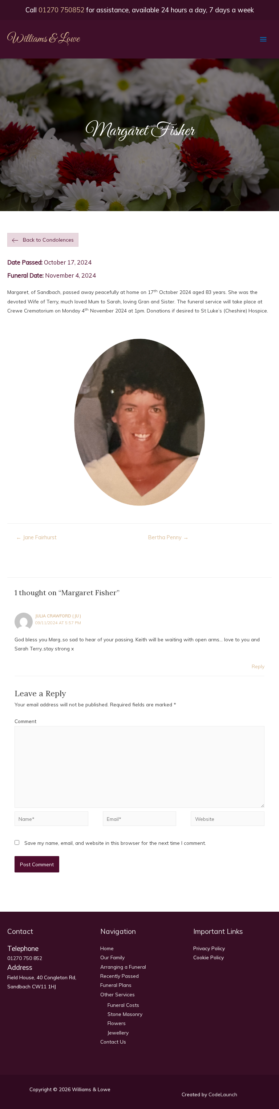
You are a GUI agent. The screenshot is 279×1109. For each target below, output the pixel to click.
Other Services (117, 994)
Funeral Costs (123, 1005)
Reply (258, 666)
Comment (25, 721)
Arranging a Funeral (123, 967)
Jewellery (118, 1032)
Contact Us (113, 1042)
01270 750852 (61, 10)
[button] (42, 240)
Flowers (117, 1023)
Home (107, 948)
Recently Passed (119, 976)
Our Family (112, 957)
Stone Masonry (125, 1014)
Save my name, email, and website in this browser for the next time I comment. (115, 843)
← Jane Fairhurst (36, 537)
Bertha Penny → (168, 537)
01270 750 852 (24, 958)
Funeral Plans (116, 985)
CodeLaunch (223, 1094)
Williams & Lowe (43, 39)
